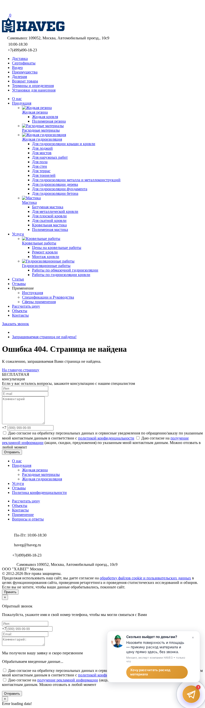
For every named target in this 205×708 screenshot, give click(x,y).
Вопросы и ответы (28, 519)
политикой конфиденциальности (106, 438)
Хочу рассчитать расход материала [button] (150, 672)
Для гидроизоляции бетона (55, 193)
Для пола (40, 162)
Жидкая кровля (45, 117)
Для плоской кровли (49, 216)
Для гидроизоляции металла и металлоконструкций (76, 180)
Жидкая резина (35, 470)
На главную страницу (20, 370)
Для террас (41, 171)
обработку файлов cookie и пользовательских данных (145, 578)
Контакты (20, 510)
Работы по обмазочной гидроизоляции (65, 270)
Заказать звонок (15, 324)
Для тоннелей (44, 175)
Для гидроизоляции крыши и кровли (63, 144)
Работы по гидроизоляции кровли (61, 275)
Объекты (19, 505)
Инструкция (32, 293)
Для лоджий (42, 148)
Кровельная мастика (49, 225)
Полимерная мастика (50, 229)
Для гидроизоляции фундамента (59, 189)
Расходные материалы (41, 474)
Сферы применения (39, 302)
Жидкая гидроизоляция (42, 479)
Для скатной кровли (49, 220)
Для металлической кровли (55, 211)
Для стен (39, 166)
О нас (17, 461)
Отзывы (19, 488)
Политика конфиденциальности (39, 492)
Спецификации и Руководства (48, 297)
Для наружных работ (50, 157)
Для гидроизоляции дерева (55, 184)
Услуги (18, 483)
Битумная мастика (47, 207)
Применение (23, 514)
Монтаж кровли (45, 256)
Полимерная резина (49, 121)
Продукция (21, 465)
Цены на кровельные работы (56, 247)
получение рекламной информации (67, 680)
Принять (10, 592)
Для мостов (42, 153)
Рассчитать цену (26, 501)
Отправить (12, 452)
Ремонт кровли (45, 252)
